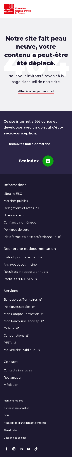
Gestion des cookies (15, 437)
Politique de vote (16, 229)
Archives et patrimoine (20, 264)
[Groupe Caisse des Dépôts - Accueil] (17, 9)
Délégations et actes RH (21, 208)
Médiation (11, 385)
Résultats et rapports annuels (26, 271)
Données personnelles (16, 408)
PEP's (8, 343)
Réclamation (13, 377)
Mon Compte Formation (21, 314)
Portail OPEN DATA (18, 279)
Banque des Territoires (20, 299)
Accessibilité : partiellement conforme (25, 422)
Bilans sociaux (14, 215)
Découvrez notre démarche (29, 144)
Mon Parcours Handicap (21, 321)
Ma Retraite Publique (20, 350)
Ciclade (9, 328)
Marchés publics (16, 201)
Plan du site (10, 430)
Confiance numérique (20, 222)
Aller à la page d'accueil (36, 91)
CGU (6, 415)
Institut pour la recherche (23, 257)
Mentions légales (13, 400)
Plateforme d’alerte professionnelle (30, 237)
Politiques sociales (17, 307)
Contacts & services (18, 370)
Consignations (14, 335)
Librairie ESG (13, 193)
